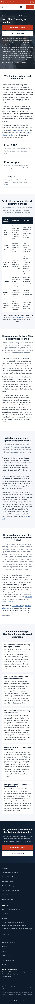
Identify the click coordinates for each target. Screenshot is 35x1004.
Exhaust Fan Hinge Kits (9, 895)
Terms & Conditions (8, 960)
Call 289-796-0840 (17, 33)
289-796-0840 (17, 606)
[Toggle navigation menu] (21, 7)
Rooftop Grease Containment (11, 890)
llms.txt (4, 964)
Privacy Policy (6, 956)
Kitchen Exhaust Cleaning (10, 877)
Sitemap (4, 951)
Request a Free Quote (17, 27)
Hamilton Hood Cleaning (10, 7)
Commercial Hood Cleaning (10, 872)
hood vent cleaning (19, 130)
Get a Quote (30, 7)
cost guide (28, 597)
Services (11, 16)
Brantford (5, 914)
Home (4, 16)
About (3, 938)
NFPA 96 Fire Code (7, 899)
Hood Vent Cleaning (8, 886)
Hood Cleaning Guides (8, 942)
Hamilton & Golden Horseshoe (11, 909)
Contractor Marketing (20, 1001)
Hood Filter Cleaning (8, 881)
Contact (4, 947)
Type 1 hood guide (17, 317)
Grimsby (4, 918)
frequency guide (7, 601)
